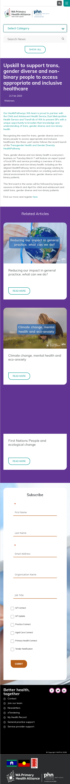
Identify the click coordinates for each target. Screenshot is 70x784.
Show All (35, 49)
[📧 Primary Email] (35, 546)
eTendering (14, 712)
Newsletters (14, 707)
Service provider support (21, 726)
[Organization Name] (35, 566)
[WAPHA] (26, 12)
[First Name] (35, 504)
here (35, 196)
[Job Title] (35, 587)
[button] (63, 39)
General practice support (21, 721)
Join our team (15, 703)
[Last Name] (35, 525)
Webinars (9, 100)
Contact (12, 698)
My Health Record (17, 717)
